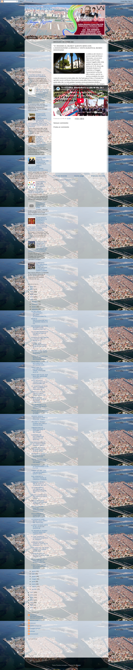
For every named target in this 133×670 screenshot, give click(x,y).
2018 (32, 299)
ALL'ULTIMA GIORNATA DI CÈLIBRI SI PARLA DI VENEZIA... (39, 333)
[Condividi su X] (79, 119)
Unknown (33, 623)
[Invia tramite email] (76, 119)
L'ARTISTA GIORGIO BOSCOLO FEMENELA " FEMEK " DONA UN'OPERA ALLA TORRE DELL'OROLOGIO (37, 141)
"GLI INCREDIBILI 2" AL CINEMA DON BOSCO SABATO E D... (39, 406)
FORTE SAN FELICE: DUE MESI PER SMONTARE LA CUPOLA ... (39, 376)
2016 (32, 595)
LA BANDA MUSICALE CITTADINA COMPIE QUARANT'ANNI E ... (38, 443)
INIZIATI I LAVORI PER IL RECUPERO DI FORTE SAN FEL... (39, 496)
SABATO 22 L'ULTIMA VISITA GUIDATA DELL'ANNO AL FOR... (39, 393)
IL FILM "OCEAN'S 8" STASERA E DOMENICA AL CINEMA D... (39, 538)
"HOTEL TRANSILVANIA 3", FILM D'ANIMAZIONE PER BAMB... (39, 461)
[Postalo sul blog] (78, 119)
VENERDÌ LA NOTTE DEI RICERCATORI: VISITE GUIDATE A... (39, 352)
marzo (34, 584)
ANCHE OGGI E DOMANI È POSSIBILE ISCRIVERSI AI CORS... (39, 412)
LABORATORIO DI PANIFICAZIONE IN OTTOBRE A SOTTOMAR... (38, 430)
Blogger (78, 665)
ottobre (34, 307)
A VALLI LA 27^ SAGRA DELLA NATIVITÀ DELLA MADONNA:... (39, 566)
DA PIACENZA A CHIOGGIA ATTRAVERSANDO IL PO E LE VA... (39, 466)
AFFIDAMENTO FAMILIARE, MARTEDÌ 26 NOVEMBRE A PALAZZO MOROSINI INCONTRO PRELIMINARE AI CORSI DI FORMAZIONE (37, 187)
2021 (32, 291)
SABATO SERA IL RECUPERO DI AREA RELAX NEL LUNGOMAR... (38, 400)
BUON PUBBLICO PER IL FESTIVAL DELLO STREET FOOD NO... (39, 561)
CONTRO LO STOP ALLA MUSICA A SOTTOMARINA (37, 75)
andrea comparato (35, 626)
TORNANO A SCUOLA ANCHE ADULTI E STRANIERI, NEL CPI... (39, 483)
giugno (34, 576)
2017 (32, 592)
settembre (35, 309)
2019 (32, 297)
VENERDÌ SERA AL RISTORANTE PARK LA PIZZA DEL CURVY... (39, 418)
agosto (34, 571)
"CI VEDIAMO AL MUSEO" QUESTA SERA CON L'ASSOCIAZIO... (39, 532)
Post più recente (60, 176)
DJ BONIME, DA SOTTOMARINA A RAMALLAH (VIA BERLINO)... (37, 437)
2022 (32, 289)
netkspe (32, 631)
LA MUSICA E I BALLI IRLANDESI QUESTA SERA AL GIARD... (38, 449)
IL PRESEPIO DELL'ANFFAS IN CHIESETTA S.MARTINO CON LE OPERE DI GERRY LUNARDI (41, 267)
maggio (34, 579)
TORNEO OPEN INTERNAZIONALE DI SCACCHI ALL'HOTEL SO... (38, 345)
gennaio (34, 589)
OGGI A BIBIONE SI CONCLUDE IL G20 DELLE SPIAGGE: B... (38, 515)
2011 (31, 607)
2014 (32, 600)
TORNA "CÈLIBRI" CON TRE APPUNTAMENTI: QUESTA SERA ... (39, 472)
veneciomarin (34, 634)
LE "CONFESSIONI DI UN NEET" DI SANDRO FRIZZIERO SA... (39, 387)
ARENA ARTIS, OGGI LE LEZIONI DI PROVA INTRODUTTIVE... (39, 455)
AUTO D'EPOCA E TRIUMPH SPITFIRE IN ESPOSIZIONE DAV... (39, 382)
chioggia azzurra (35, 628)
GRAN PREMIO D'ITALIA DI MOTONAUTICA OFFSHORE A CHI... (39, 363)
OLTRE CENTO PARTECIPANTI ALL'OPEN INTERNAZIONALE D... (39, 314)
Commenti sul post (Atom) (67, 180)
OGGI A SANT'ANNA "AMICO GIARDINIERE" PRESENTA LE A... (39, 502)
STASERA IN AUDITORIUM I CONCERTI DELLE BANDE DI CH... (40, 339)
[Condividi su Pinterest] (83, 119)
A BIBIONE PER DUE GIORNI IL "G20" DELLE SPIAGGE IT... (39, 543)
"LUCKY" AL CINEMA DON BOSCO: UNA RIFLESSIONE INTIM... (39, 357)
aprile (34, 581)
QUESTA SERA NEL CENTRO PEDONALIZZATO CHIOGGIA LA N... (37, 509)
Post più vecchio (98, 176)
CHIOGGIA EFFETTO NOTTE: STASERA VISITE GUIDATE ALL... (40, 555)
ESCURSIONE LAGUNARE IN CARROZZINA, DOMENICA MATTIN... (39, 327)
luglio (33, 574)
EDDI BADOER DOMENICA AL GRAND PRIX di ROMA (41, 205)
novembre (35, 304)
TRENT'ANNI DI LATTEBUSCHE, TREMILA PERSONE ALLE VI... (38, 370)
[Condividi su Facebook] (81, 119)
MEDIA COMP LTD (36, 620)
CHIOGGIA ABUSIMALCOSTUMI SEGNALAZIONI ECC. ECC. (38, 616)
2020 (32, 294)
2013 (32, 602)
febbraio (34, 586)
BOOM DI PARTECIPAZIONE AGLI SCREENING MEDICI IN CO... (39, 321)
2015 (32, 597)
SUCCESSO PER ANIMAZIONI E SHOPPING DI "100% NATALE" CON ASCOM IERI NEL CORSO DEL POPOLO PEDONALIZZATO (37, 246)
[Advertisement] (40, 56)
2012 (32, 605)
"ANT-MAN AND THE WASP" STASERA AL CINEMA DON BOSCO (40, 549)
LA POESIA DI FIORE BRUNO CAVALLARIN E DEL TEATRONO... (39, 521)
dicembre (35, 301)
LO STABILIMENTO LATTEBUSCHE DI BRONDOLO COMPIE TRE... (38, 490)
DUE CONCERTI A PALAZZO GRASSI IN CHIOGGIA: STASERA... (39, 478)
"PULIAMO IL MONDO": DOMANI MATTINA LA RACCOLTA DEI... (38, 423)
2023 (32, 286)
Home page (32, 37)
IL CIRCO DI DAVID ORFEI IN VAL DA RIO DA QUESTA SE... (39, 526)
